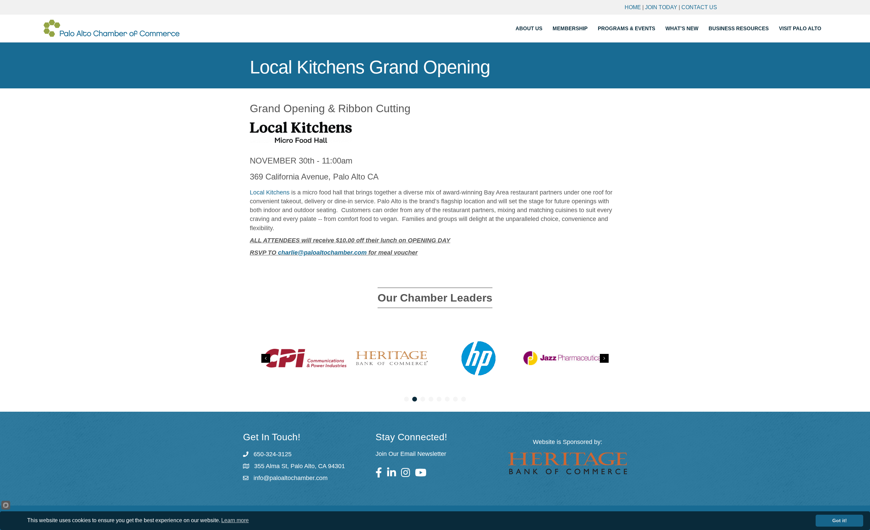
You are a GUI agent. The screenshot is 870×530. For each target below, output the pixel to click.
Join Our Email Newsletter (411, 453)
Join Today (661, 7)
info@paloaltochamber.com (291, 478)
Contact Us (699, 7)
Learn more (235, 520)
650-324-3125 (273, 454)
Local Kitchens (270, 192)
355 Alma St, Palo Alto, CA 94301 (299, 466)
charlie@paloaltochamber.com (322, 252)
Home (633, 7)
